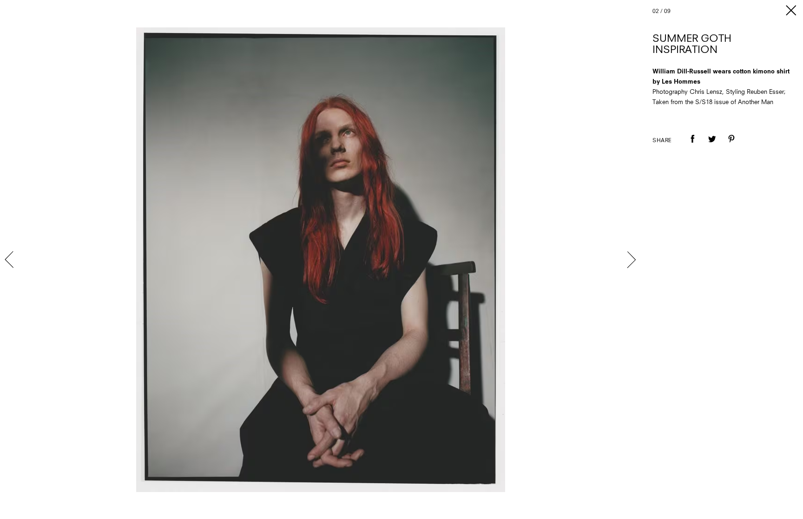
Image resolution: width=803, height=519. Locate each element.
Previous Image (10, 260)
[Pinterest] (731, 145)
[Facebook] (692, 145)
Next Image (631, 260)
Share (662, 141)
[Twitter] (712, 145)
